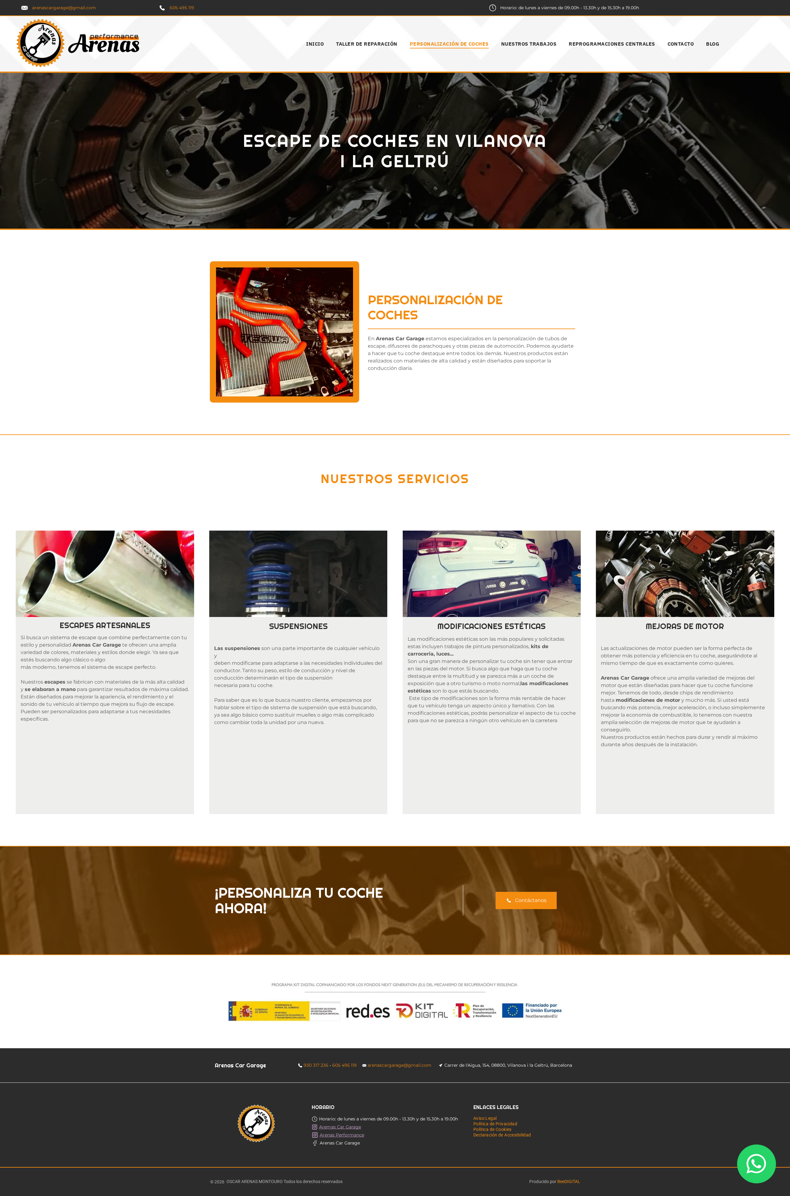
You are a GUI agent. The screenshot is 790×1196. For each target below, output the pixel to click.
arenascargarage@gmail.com (64, 7)
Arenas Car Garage (340, 1143)
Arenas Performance (342, 1135)
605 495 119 (182, 7)
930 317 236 (316, 1065)
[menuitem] (315, 43)
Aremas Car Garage (340, 1127)
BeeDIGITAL (568, 1181)
